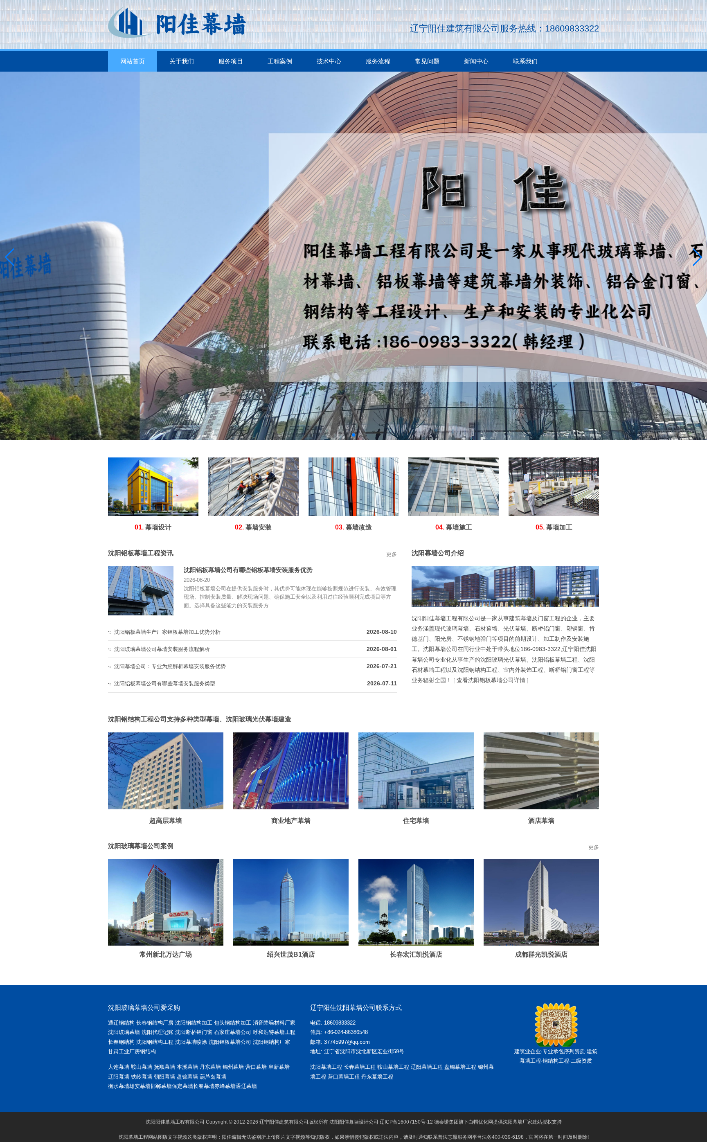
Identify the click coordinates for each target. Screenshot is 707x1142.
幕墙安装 (253, 527)
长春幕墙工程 (360, 1067)
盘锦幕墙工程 (460, 1067)
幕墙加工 (554, 527)
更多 (391, 554)
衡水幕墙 (118, 1086)
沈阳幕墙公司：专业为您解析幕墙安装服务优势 (170, 666)
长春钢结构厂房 (154, 1023)
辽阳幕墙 (118, 1077)
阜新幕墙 (279, 1067)
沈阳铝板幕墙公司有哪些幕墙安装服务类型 (164, 683)
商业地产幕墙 (291, 820)
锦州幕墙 (233, 1067)
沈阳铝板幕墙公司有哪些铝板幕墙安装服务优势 (248, 569)
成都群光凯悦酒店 (527, 954)
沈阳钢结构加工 (193, 1023)
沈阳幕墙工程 (326, 1067)
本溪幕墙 (187, 1067)
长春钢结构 (121, 1042)
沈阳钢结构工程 (154, 1042)
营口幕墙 (256, 1067)
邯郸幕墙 (161, 1086)
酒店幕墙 (541, 820)
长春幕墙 (203, 1086)
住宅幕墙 (416, 820)
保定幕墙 (182, 1086)
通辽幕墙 (246, 1086)
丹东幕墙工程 (377, 1077)
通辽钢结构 (121, 1023)
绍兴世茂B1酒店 (277, 954)
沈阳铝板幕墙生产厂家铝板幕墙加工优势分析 (167, 632)
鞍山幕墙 (141, 1067)
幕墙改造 (353, 527)
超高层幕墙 (165, 820)
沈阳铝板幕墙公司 (230, 1042)
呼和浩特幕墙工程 (274, 1032)
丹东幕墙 (210, 1067)
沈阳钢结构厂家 (271, 1042)
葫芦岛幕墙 (213, 1077)
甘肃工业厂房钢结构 (132, 1051)
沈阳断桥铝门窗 (193, 1032)
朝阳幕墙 (164, 1077)
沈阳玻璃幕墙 (124, 1032)
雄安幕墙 (140, 1086)
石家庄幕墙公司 (232, 1032)
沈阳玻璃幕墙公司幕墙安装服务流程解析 (162, 649)
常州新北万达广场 (151, 954)
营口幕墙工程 (344, 1077)
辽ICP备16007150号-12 (406, 1122)
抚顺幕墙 (164, 1067)
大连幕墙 (118, 1067)
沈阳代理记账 (157, 1032)
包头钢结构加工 (232, 1023)
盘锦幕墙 (187, 1077)
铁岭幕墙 (141, 1077)
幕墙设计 (153, 527)
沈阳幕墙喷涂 (191, 1042)
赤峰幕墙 (225, 1086)
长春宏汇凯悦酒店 (402, 954)
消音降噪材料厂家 (274, 1023)
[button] (347, 435)
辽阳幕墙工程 (427, 1067)
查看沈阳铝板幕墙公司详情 (491, 680)
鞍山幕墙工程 (393, 1067)
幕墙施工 (453, 527)
